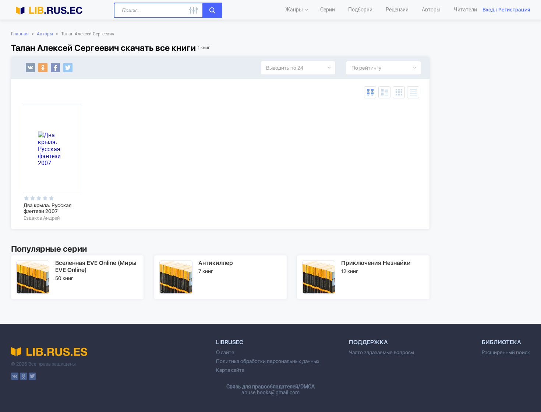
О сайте (225, 352)
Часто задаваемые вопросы (381, 352)
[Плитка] (399, 92)
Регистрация (514, 10)
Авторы (45, 33)
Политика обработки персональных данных (267, 361)
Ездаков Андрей (42, 218)
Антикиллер (215, 262)
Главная (20, 33)
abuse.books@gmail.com (270, 392)
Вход (488, 10)
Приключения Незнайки (376, 262)
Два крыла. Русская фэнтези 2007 (47, 208)
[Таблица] (370, 92)
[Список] (384, 92)
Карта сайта (230, 370)
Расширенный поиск (506, 352)
